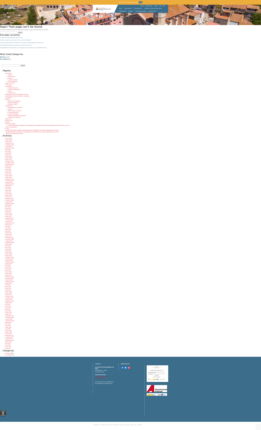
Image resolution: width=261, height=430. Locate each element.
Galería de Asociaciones (14, 101)
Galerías (7, 99)
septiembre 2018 (9, 281)
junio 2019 (8, 267)
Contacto (156, 6)
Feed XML (139, 424)
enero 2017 (8, 314)
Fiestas (142, 6)
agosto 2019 (8, 263)
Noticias (3, 57)
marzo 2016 (8, 330)
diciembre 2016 (9, 316)
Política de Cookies (10, 123)
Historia (10, 78)
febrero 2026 (8, 140)
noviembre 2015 (9, 337)
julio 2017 (7, 304)
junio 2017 (8, 306)
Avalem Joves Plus (10, 83)
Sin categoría (4, 59)
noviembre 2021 (9, 219)
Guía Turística (11, 76)
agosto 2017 (8, 302)
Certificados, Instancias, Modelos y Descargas (17, 96)
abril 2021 (8, 231)
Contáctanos (8, 97)
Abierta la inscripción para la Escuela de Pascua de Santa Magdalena (15, 40)
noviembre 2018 (9, 278)
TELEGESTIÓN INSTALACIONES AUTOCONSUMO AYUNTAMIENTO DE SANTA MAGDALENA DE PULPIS (32, 130)
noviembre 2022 (9, 200)
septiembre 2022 (9, 203)
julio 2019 (7, 265)
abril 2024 (8, 172)
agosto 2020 (8, 244)
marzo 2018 (8, 291)
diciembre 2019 (9, 257)
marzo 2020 (8, 252)
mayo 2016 (8, 327)
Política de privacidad (11, 127)
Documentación (148, 6)
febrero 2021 (8, 234)
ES (160, 6)
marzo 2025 (8, 156)
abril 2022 (8, 211)
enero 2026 (8, 141)
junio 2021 (8, 228)
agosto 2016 (8, 322)
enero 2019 (8, 275)
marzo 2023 (8, 193)
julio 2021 (7, 226)
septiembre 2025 (9, 148)
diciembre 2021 (9, 218)
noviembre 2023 (9, 180)
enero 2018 (8, 294)
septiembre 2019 (9, 262)
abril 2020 (8, 250)
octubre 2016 (8, 319)
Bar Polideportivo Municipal (15, 107)
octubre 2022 (9, 201)
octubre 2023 (9, 182)
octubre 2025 (9, 146)
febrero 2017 (8, 312)
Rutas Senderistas (12, 81)
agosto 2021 (8, 224)
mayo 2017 (8, 307)
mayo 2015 (8, 346)
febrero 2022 (8, 215)
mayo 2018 (8, 288)
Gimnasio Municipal (13, 112)
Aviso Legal (8, 84)
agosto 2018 (8, 283)
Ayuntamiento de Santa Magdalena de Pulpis (16, 94)
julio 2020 (8, 245)
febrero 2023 (8, 195)
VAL (164, 6)
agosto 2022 (8, 205)
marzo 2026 (8, 138)
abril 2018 (8, 289)
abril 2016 (8, 329)
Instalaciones (8, 105)
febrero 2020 (8, 254)
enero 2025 (8, 159)
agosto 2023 (8, 185)
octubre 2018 (8, 280)
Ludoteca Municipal (13, 114)
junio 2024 (8, 169)
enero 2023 (8, 197)
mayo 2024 (8, 171)
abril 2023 (8, 192)
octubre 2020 (9, 241)
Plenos (10, 91)
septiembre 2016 (9, 320)
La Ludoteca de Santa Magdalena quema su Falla (11, 37)
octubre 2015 (8, 338)
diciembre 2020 (9, 237)
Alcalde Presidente (13, 88)
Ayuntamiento (9, 86)
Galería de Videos (12, 104)
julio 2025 (8, 149)
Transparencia (11, 92)
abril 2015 (8, 348)
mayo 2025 (8, 153)
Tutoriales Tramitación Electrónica (14, 133)
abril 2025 (8, 154)
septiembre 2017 (9, 301)
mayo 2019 (8, 268)
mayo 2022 (8, 210)
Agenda (10, 75)
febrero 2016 (8, 332)
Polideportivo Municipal (14, 117)
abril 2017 (7, 309)
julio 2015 (7, 343)
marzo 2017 (8, 311)
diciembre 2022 (9, 198)
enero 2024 (8, 177)
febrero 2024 (8, 175)
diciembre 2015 (9, 335)
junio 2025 (8, 151)
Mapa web (8, 119)
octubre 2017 (8, 299)
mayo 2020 (8, 249)
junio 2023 (8, 188)
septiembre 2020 (9, 242)
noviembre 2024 (9, 162)
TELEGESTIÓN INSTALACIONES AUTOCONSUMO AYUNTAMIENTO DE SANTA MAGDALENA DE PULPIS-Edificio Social (38, 125)
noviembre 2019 (9, 258)
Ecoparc (10, 109)
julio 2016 (7, 324)
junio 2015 (8, 345)
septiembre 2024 (9, 164)
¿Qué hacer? (8, 73)
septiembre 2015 (9, 340)
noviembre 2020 (9, 239)
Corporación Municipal (14, 89)
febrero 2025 (8, 157)
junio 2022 (8, 208)
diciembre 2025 (9, 143)
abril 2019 (8, 270)
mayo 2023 (8, 190)
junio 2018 (8, 286)
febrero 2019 (8, 273)
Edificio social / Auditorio (14, 110)
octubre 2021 (8, 221)
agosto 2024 (8, 166)
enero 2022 (8, 216)
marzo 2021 (8, 232)
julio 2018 (7, 285)
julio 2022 (8, 206)
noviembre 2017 (9, 298)
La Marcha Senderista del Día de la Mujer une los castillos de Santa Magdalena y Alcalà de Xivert (22, 42)
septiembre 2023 (9, 184)
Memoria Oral (8, 120)
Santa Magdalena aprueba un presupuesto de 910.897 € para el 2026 (16, 45)
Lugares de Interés (13, 79)
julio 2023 (8, 187)
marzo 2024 (8, 174)
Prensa (7, 128)
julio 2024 (8, 167)
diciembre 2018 (9, 276)
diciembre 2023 (9, 179)
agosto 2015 (8, 342)
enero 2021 (8, 236)
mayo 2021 (8, 229)
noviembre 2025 (9, 144)
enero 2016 (8, 333)
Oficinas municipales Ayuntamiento (17, 115)
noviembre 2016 (9, 317)
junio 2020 (8, 247)
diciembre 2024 (9, 161)
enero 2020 (8, 255)
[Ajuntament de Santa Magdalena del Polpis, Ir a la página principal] (103, 8)
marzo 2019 (8, 272)
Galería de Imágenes (13, 102)
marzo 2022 (8, 213)
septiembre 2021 (9, 223)
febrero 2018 (8, 293)
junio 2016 (8, 325)
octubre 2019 (8, 260)
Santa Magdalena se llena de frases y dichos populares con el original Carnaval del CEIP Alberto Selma (23, 47)
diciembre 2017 (9, 296)
